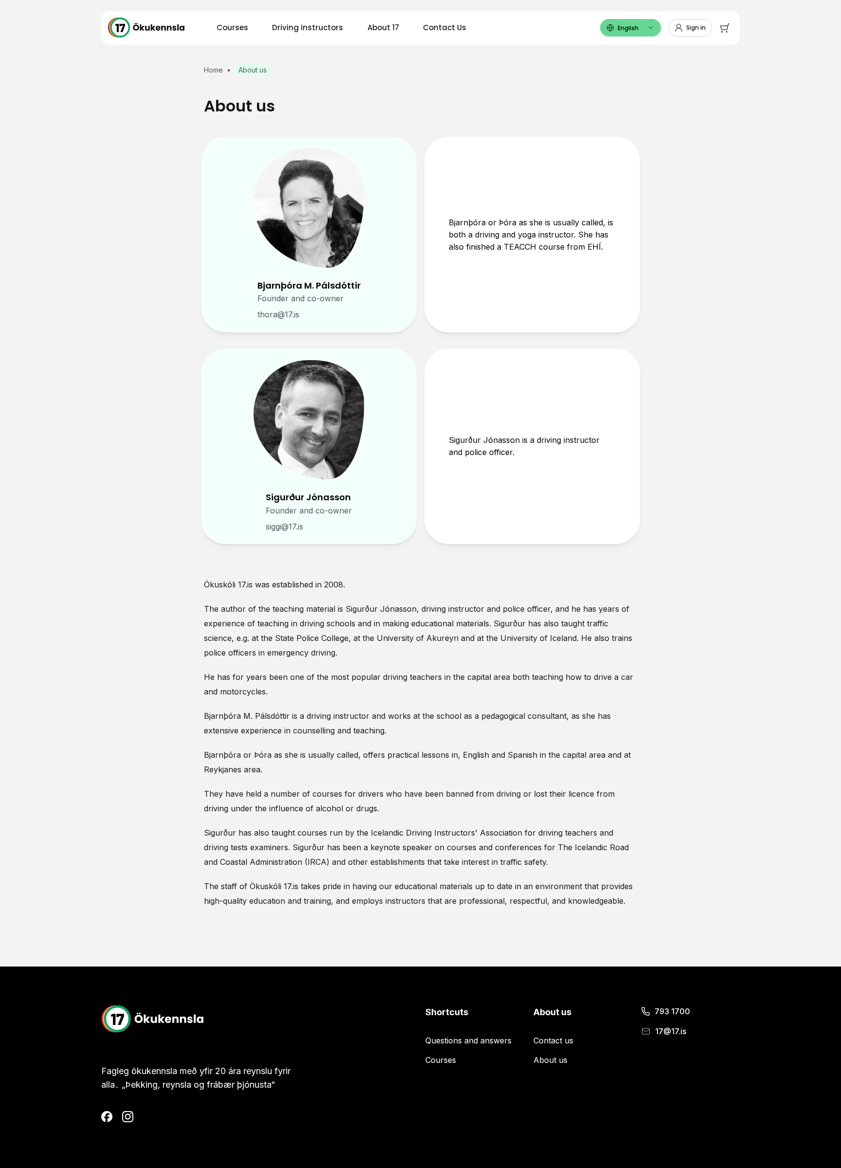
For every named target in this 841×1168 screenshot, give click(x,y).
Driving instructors (307, 27)
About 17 (383, 27)
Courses (232, 27)
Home (213, 70)
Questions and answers (468, 1040)
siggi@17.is (284, 526)
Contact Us (444, 27)
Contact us (553, 1040)
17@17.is (670, 1031)
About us (550, 1060)
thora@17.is (278, 314)
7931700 (672, 1011)
